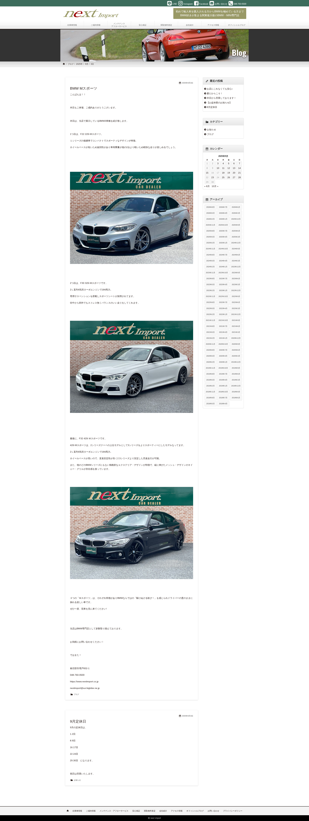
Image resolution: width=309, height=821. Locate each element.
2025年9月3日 (187, 83)
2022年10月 (223, 296)
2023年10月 (223, 273)
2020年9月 (236, 344)
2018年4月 (223, 404)
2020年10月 (223, 344)
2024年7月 (223, 255)
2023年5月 (210, 284)
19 (228, 172)
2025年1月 (223, 243)
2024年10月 (223, 249)
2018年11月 (210, 392)
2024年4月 (223, 261)
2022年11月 (210, 296)
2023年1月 (223, 290)
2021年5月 (210, 332)
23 (212, 177)
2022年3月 (236, 308)
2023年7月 (223, 278)
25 (223, 177)
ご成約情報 (91, 811)
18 (223, 172)
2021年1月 (223, 338)
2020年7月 (223, 350)
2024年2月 (210, 267)
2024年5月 (210, 261)
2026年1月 (223, 219)
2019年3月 (236, 380)
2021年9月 (236, 320)
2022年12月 (236, 290)
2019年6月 (236, 374)
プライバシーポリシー (232, 811)
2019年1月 (223, 386)
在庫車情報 (77, 811)
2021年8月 (210, 326)
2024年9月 (236, 249)
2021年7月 (223, 326)
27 (234, 177)
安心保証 (136, 811)
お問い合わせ (213, 811)
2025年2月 (210, 243)
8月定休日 (212, 107)
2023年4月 (223, 284)
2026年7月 (223, 207)
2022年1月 (223, 314)
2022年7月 (223, 302)
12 (228, 168)
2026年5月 (210, 213)
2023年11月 (210, 273)
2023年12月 (236, 267)
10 (218, 168)
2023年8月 (210, 278)
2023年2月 (210, 290)
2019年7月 (223, 374)
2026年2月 (210, 219)
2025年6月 (236, 231)
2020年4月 (223, 356)
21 (239, 172)
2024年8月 (210, 255)
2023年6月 (236, 278)
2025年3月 (236, 237)
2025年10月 (223, 225)
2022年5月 (210, 308)
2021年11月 (210, 320)
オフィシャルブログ (195, 811)
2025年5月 (210, 237)
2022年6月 (236, 302)
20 (234, 172)
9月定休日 (78, 721)
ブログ (71, 64)
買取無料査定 (149, 811)
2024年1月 (223, 267)
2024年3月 (236, 261)
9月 (86, 64)
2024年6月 (236, 255)
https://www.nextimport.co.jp (84, 681)
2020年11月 (210, 344)
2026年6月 (236, 207)
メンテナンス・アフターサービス (113, 811)
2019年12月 (236, 362)
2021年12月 (236, 314)
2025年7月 (223, 231)
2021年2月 (210, 338)
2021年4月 (223, 332)
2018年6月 (236, 398)
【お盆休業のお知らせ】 (219, 102)
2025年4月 (223, 237)
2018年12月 (236, 386)
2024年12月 (236, 243)
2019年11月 (210, 368)
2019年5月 (210, 380)
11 (223, 168)
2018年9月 (236, 392)
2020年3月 (236, 356)
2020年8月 (210, 350)
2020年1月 (223, 362)
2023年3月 (236, 284)
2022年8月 (210, 302)
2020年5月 (210, 356)
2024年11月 (210, 249)
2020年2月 (210, 362)
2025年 (79, 64)
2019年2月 (210, 386)
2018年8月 (210, 398)
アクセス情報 (177, 811)
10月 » (215, 186)
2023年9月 (236, 273)
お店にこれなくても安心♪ (220, 88)
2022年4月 (223, 308)
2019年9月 (236, 368)
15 (207, 172)
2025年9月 (236, 225)
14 (239, 168)
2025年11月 (210, 225)
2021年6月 (236, 326)
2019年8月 (210, 374)
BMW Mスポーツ (83, 88)
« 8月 (207, 186)
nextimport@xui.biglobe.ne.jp (85, 688)
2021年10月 (223, 320)
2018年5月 (210, 404)
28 (239, 177)
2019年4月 (223, 380)
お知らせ (77, 780)
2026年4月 (223, 213)
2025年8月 (210, 231)
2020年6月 (236, 350)
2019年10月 (223, 368)
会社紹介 (163, 811)
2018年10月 (223, 392)
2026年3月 (236, 213)
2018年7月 (223, 398)
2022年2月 (210, 314)
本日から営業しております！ (221, 98)
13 (234, 168)
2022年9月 (236, 296)
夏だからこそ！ (215, 93)
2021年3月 (236, 332)
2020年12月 (236, 338)
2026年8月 (210, 207)
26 (228, 177)
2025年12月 (236, 219)
